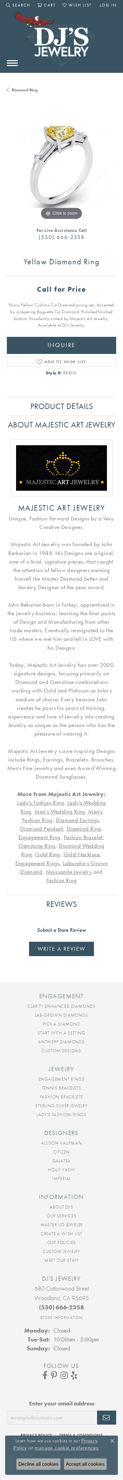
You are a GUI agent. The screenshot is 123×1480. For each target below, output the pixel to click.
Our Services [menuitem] (61, 1216)
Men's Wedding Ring (60, 811)
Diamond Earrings (77, 820)
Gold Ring (47, 854)
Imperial (61, 1178)
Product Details (61, 406)
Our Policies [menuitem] (61, 1242)
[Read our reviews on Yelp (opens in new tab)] (74, 1375)
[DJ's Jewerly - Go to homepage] (61, 42)
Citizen (61, 1152)
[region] (61, 167)
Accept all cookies (85, 1464)
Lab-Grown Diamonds (61, 1015)
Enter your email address (61, 1403)
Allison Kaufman (61, 1143)
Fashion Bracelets (61, 1097)
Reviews (61, 904)
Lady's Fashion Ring (40, 802)
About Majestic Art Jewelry (61, 424)
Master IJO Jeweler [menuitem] (61, 1225)
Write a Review (61, 948)
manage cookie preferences (66, 1448)
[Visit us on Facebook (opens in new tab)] (44, 1375)
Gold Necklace (82, 854)
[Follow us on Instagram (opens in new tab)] (64, 1375)
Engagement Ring (39, 837)
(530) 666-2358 (62, 237)
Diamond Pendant (41, 828)
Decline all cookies (38, 1464)
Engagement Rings (37, 863)
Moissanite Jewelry (69, 871)
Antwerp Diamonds (61, 1042)
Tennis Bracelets (61, 1088)
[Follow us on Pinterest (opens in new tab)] (54, 1375)
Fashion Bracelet (83, 837)
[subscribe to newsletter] (106, 1418)
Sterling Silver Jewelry (61, 1106)
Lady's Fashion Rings (61, 1115)
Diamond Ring (25, 90)
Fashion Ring (61, 880)
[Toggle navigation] (12, 63)
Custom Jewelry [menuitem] (61, 1251)
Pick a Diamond (61, 1024)
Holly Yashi (61, 1170)
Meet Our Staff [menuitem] (61, 1260)
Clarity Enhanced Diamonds (61, 1006)
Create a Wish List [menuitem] (61, 1234)
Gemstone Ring (36, 845)
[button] (18, 5)
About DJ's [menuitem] (61, 1207)
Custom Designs (61, 1051)
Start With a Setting (61, 1033)
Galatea (61, 1161)
